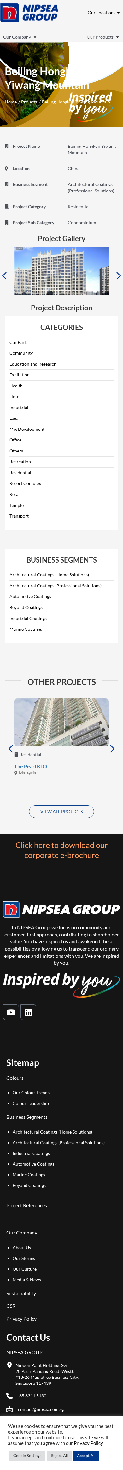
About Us (22, 1247)
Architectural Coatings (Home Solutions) (49, 574)
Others (16, 450)
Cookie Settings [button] (27, 1455)
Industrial (18, 407)
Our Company (17, 37)
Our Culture (25, 1269)
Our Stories (24, 1258)
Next (118, 275)
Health (16, 385)
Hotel (14, 396)
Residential (20, 472)
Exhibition (19, 374)
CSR (10, 1306)
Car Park (18, 342)
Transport (19, 516)
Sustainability (21, 1293)
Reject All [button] (59, 1455)
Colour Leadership (31, 1103)
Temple (16, 505)
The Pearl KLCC (32, 766)
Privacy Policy (21, 1319)
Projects (29, 101)
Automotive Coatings (30, 596)
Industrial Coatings (28, 618)
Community (21, 353)
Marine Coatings (25, 629)
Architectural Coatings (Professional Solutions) (55, 585)
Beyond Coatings (26, 607)
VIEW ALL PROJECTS (61, 811)
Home (11, 101)
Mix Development (26, 429)
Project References (26, 1205)
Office (15, 439)
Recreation (20, 461)
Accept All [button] (86, 1455)
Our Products (100, 37)
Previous (4, 275)
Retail (15, 494)
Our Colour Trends (31, 1092)
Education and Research (32, 364)
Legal (14, 418)
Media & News (27, 1279)
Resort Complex (25, 483)
